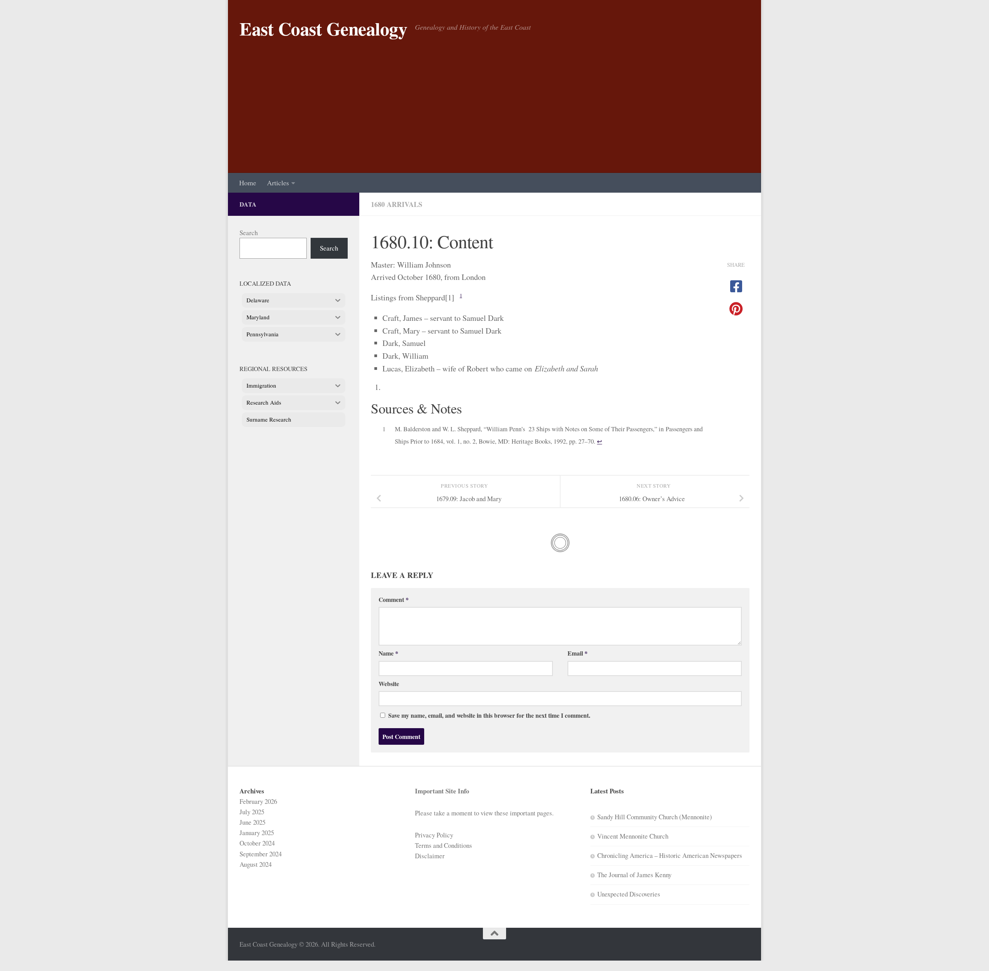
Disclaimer (430, 855)
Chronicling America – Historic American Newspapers (669, 855)
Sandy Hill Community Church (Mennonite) (654, 816)
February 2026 (258, 801)
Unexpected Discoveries (628, 894)
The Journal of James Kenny (634, 874)
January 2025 (257, 832)
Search (249, 232)
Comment (394, 599)
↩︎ (599, 441)
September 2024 (261, 853)
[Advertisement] (494, 115)
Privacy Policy (434, 834)
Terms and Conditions (443, 845)
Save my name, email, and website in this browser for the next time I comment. (489, 715)
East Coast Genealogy (323, 28)
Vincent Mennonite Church (632, 836)
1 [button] (461, 295)
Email (578, 653)
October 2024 (257, 843)
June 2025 (252, 822)
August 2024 (256, 864)
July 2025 (252, 811)
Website (389, 683)
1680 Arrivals (396, 204)
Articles (278, 182)
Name (388, 653)
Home (247, 182)
